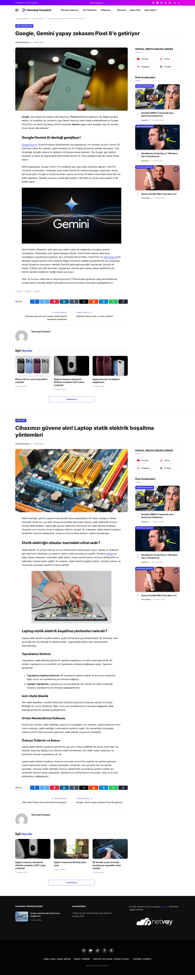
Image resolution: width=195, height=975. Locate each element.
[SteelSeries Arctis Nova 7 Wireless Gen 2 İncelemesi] (157, 137)
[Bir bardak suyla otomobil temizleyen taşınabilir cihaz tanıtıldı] (110, 849)
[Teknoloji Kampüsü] (37, 10)
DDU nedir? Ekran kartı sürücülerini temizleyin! (44, 802)
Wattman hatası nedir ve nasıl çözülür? (94, 316)
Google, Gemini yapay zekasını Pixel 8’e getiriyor (99, 802)
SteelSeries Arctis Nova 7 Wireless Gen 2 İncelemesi (159, 154)
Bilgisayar (106, 10)
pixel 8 (37, 291)
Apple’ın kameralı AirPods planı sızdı (70, 864)
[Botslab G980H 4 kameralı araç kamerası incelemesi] (157, 96)
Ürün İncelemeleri (96, 3)
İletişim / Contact (142, 959)
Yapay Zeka (135, 10)
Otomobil (121, 10)
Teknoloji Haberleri (69, 10)
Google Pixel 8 (29, 144)
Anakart (21, 420)
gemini (19, 291)
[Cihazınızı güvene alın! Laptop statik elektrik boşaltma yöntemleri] (71, 480)
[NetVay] (154, 921)
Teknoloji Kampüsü (22, 42)
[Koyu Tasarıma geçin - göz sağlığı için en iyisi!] (178, 3)
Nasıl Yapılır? (151, 10)
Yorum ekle (71, 399)
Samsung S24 (111, 257)
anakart (110, 553)
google (28, 291)
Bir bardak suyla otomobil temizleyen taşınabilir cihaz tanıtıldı (107, 865)
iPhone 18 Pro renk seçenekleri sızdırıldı (31, 380)
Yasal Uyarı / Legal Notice (57, 959)
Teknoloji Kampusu (22, 18)
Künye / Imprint (82, 959)
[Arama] (174, 2)
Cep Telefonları (90, 10)
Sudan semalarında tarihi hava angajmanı (45, 914)
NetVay (165, 906)
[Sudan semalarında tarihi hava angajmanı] (21, 916)
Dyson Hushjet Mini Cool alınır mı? (159, 193)
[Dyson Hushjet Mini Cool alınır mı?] (157, 177)
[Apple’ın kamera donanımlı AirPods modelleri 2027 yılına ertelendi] (71, 366)
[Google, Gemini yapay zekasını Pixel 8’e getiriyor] (71, 79)
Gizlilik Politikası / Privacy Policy (111, 959)
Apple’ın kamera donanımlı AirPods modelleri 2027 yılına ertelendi (69, 382)
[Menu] (17, 10)
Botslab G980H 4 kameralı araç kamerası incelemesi (157, 114)
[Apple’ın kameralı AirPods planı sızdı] (71, 849)
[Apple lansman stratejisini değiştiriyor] (110, 366)
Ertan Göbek (145, 198)
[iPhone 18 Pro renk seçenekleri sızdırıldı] (32, 366)
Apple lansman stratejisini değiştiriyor (106, 380)
